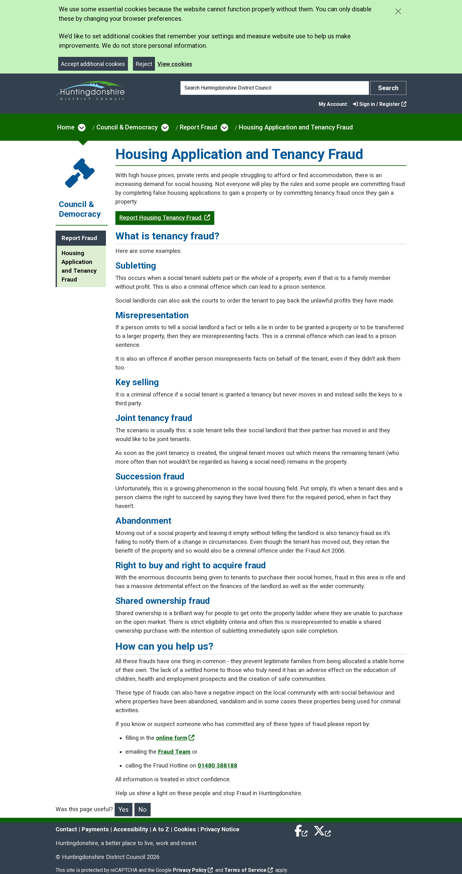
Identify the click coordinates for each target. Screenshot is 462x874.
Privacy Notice (220, 829)
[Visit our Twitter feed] (322, 829)
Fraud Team (174, 751)
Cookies (185, 829)
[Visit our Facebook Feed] (301, 829)
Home (65, 127)
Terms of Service (245, 870)
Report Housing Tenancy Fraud (161, 217)
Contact (66, 829)
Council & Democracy (127, 127)
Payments (95, 829)
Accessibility (130, 829)
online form (171, 738)
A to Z (161, 829)
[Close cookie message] (398, 11)
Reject (144, 64)
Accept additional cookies (93, 64)
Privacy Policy (189, 870)
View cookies (174, 64)
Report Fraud (198, 127)
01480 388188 (217, 765)
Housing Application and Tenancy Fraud (296, 127)
